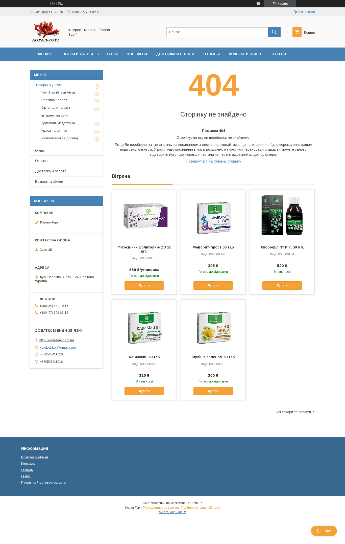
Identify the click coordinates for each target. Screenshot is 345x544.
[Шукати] (274, 32)
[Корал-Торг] (46, 41)
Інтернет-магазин (54, 115)
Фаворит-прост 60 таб (213, 247)
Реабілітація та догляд (59, 138)
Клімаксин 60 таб (144, 357)
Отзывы (211, 54)
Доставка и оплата (175, 54)
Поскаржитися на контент (161, 507)
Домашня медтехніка (58, 123)
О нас (112, 54)
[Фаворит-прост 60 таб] (213, 215)
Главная (43, 54)
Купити (144, 285)
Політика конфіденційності (200, 507)
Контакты (137, 54)
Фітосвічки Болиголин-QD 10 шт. (144, 249)
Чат (328, 531)
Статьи (279, 54)
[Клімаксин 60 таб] (144, 325)
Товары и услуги (76, 54)
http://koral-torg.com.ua (56, 340)
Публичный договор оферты (43, 482)
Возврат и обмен (245, 54)
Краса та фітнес (54, 130)
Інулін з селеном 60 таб (213, 357)
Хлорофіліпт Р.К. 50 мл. (282, 247)
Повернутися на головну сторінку (213, 161)
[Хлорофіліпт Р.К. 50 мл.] (282, 215)
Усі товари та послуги (294, 412)
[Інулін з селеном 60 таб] (213, 325)
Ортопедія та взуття (57, 107)
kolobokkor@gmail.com (58, 347)
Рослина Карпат (54, 100)
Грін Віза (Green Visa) (58, 92)
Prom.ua (196, 503)
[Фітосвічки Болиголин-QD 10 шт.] (144, 215)
